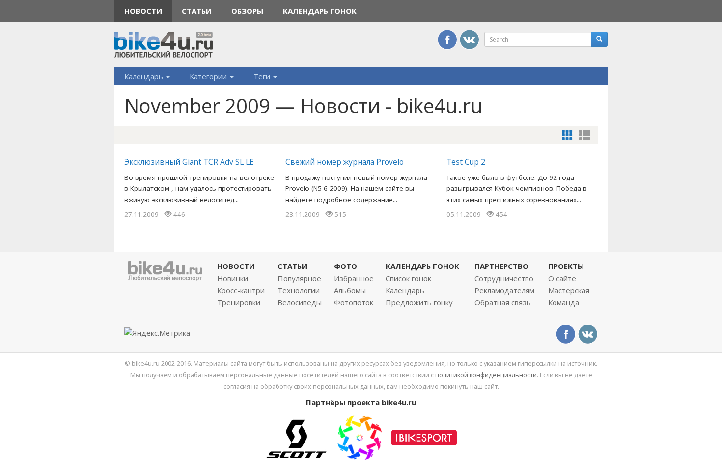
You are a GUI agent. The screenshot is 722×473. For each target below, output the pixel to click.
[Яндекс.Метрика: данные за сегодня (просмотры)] (157, 333)
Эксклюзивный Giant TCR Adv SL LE (189, 161)
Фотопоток (353, 302)
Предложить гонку (419, 302)
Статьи (197, 11)
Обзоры (247, 11)
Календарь (144, 76)
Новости (143, 11)
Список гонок (408, 278)
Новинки (232, 278)
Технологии (299, 290)
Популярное (299, 278)
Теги (262, 76)
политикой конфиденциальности (486, 374)
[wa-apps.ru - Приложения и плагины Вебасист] (359, 437)
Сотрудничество (503, 278)
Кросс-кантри (241, 290)
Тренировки (238, 302)
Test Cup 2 (465, 161)
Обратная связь (502, 302)
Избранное (354, 278)
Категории (209, 76)
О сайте (562, 278)
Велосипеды (300, 302)
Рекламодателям (504, 290)
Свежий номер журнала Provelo (344, 161)
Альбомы (350, 290)
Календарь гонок (320, 11)
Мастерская (568, 290)
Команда (563, 302)
